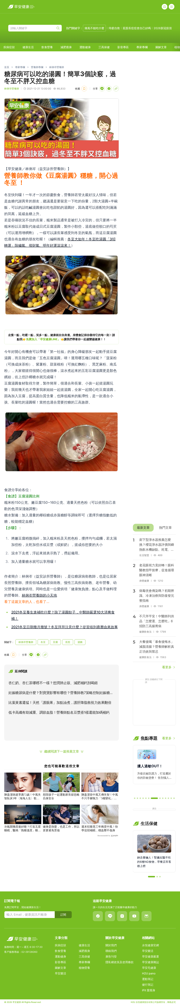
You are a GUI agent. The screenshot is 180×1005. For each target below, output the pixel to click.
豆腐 (55, 642)
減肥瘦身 (66, 47)
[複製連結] (116, 88)
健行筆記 (147, 984)
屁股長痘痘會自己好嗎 (137, 28)
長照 (67, 642)
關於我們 (111, 945)
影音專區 (123, 47)
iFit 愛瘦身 (148, 990)
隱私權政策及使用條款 (119, 962)
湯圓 (80, 642)
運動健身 (85, 47)
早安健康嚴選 (150, 956)
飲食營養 (47, 47)
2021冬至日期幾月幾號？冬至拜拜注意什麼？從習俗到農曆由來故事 (64, 627)
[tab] (143, 528)
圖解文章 (161, 47)
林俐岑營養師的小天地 (39, 595)
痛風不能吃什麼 (94, 28)
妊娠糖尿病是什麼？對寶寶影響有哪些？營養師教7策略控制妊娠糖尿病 (60, 693)
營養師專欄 (37, 67)
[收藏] (84, 88)
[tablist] (154, 528)
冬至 (43, 642)
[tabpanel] (154, 602)
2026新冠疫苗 (163, 28)
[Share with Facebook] (109, 88)
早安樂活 (60, 973)
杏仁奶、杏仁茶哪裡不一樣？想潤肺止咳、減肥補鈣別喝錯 (53, 683)
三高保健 (104, 47)
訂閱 (63, 914)
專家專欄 (142, 47)
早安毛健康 (149, 967)
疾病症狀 (9, 47)
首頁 (6, 67)
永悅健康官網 (150, 945)
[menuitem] (9, 47)
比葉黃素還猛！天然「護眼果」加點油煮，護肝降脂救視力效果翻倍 (59, 702)
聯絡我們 (111, 951)
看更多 (167, 667)
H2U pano (149, 973)
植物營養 (84, 967)
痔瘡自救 (114, 28)
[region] (61, 337)
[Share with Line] (102, 88)
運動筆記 (147, 979)
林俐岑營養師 (56, 67)
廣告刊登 (111, 956)
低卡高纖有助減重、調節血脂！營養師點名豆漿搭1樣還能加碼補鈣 (58, 712)
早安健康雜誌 (150, 962)
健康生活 (28, 47)
